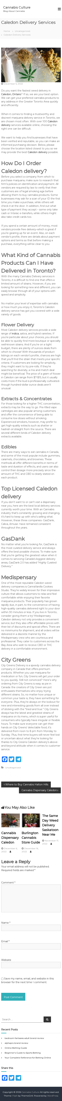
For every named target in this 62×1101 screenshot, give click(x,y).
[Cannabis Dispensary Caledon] (10, 820)
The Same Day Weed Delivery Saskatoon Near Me (50, 825)
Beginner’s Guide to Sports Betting (23, 1052)
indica (15, 333)
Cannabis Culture (16, 7)
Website (6, 960)
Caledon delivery (38, 152)
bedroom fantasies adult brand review (24, 1038)
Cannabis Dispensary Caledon (10, 837)
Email (5, 941)
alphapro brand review (16, 1043)
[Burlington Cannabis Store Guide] (31, 820)
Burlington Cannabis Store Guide (31, 837)
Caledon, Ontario (11, 94)
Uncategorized (22, 31)
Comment (8, 882)
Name (5, 922)
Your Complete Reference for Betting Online (28, 1057)
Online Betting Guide (16, 1048)
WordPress (52, 1095)
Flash (15, 1095)
